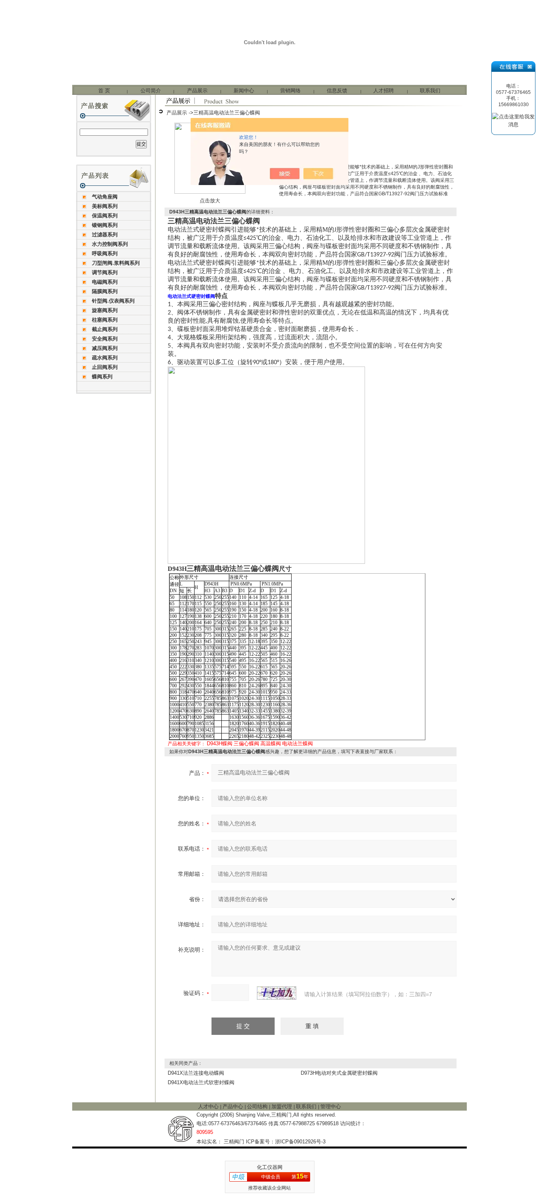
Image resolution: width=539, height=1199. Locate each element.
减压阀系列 (105, 348)
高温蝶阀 (270, 743)
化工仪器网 (270, 1167)
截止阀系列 (105, 329)
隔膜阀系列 (105, 291)
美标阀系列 (105, 206)
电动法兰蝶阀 (297, 743)
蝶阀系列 (102, 377)
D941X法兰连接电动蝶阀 (196, 1073)
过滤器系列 (105, 235)
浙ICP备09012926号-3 (300, 1142)
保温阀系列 (105, 216)
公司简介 (150, 91)
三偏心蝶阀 (246, 743)
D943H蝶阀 (219, 743)
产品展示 (197, 91)
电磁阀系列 (105, 282)
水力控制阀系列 (110, 244)
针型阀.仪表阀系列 (113, 301)
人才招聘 (383, 91)
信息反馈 (337, 91)
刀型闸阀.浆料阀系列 (116, 263)
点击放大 (210, 201)
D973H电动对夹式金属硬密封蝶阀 (339, 1073)
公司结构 (258, 1106)
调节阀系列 (105, 272)
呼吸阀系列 (105, 253)
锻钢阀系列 (105, 225)
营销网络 (290, 91)
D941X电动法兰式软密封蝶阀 (201, 1082)
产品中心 (234, 1106)
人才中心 (209, 1106)
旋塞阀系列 (105, 310)
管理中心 (330, 1106)
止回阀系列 (105, 367)
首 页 (104, 91)
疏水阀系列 (105, 358)
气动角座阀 (105, 197)
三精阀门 (234, 1142)
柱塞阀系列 (105, 320)
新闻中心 (244, 91)
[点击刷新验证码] (276, 993)
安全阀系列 (105, 339)
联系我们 (430, 91)
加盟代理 (282, 1106)
